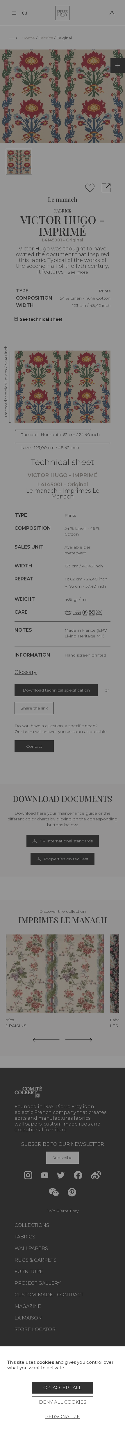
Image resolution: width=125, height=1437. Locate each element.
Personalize (62, 1416)
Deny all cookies (62, 1402)
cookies (45, 1362)
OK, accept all (62, 1387)
